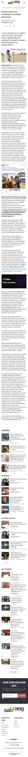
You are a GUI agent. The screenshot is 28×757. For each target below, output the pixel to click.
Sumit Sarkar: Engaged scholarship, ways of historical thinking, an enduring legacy (16, 499)
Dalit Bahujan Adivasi (18, 7)
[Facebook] (3, 25)
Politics (4, 548)
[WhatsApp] (13, 25)
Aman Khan (12, 559)
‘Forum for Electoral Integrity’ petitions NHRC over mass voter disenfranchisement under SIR (17, 437)
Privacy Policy (16, 698)
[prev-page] (3, 562)
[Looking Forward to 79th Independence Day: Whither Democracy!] (5, 509)
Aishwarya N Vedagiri (15, 491)
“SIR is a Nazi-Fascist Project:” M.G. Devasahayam (18, 523)
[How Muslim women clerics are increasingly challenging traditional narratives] (5, 468)
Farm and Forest (14, 451)
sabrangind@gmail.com (16, 742)
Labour (3, 494)
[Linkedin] (10, 25)
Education (12, 462)
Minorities (13, 659)
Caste (3, 7)
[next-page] (6, 562)
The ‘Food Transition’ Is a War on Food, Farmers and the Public (17, 447)
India (3, 503)
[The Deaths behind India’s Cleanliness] (5, 491)
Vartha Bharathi (14, 526)
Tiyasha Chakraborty (15, 482)
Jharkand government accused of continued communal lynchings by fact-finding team (18, 664)
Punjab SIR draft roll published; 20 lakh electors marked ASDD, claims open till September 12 (18, 555)
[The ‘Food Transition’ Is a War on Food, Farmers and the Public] (5, 449)
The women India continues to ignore (16, 599)
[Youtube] (17, 745)
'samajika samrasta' (7, 129)
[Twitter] (6, 25)
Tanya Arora (14, 640)
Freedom (8, 7)
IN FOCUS (5, 476)
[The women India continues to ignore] (5, 482)
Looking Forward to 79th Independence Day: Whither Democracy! (17, 508)
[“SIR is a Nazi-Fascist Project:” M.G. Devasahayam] (5, 524)
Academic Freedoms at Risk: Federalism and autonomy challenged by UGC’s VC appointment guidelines (18, 457)
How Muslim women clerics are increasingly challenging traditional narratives (18, 467)
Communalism (14, 630)
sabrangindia (13, 548)
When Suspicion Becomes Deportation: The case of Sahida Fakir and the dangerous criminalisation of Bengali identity (18, 588)
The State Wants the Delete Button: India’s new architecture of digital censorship (18, 544)
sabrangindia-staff (8, 21)
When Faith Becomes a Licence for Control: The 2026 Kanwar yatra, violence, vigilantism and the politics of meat (18, 636)
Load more (13, 672)
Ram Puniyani (13, 511)
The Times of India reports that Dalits (13, 348)
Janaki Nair (12, 503)
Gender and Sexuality (16, 583)
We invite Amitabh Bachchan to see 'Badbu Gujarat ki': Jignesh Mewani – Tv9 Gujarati (14, 269)
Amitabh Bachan (12, 204)
